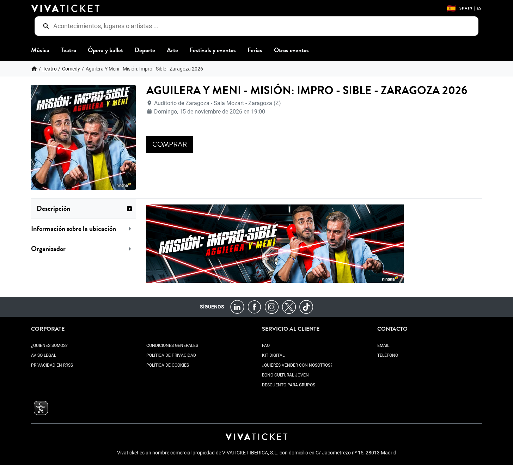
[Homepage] (34, 69)
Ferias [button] (255, 50)
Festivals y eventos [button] (213, 50)
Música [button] (40, 50)
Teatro (50, 69)
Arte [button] (172, 50)
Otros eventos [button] (291, 50)
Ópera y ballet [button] (105, 50)
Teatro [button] (68, 50)
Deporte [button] (145, 50)
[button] (83, 209)
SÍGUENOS (212, 307)
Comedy (71, 69)
